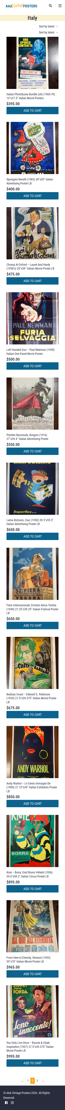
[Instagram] (12, 1102)
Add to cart (33, 111)
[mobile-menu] (58, 5)
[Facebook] (6, 1102)
